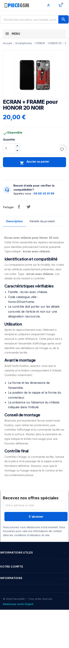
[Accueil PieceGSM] (17, 5)
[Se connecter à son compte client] (48, 5)
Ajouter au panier (34, 162)
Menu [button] (15, 33)
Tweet (28, 206)
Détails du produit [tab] (42, 221)
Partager (19, 206)
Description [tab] (14, 221)
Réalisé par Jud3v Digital (18, 604)
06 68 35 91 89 (43, 193)
